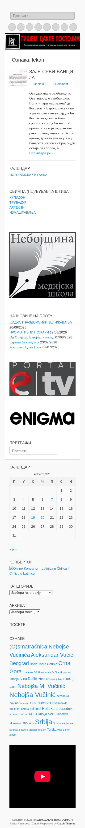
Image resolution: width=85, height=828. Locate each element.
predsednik (63, 709)
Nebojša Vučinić (32, 694)
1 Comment (60, 84)
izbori (41, 679)
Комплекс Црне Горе (25, 347)
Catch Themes (66, 823)
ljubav (59, 679)
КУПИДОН (17, 197)
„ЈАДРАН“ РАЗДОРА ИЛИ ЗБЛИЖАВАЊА (40, 322)
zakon (66, 729)
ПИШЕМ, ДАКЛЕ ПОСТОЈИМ (51, 819)
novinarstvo (40, 703)
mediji (68, 678)
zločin (12, 734)
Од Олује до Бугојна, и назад (31, 337)
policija (25, 708)
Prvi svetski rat (28, 714)
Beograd (19, 663)
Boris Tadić (38, 664)
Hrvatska (65, 672)
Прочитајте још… (42, 153)
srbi (31, 723)
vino (59, 729)
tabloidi (33, 729)
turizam (42, 729)
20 (42, 517)
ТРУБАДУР (17, 202)
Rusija (42, 714)
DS (35, 672)
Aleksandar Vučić (52, 655)
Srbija (43, 722)
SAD (51, 714)
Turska (51, 729)
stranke (23, 729)
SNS (25, 723)
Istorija (14, 679)
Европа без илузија (24, 342)
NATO (13, 687)
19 (33, 517)
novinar (14, 703)
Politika (48, 708)
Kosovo (50, 679)
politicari (35, 709)
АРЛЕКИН (16, 207)
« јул (13, 549)
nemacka (62, 696)
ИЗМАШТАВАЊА (22, 212)
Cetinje (52, 664)
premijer (14, 714)
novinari (24, 703)
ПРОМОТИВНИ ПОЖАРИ (29, 332)
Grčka (55, 672)
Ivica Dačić (28, 679)
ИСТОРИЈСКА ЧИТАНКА (28, 175)
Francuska (44, 672)
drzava (28, 672)
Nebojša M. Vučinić (41, 686)
